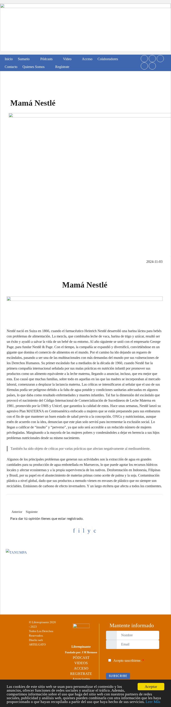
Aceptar (151, 686)
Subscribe (118, 676)
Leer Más (153, 702)
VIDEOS (81, 663)
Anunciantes (81, 679)
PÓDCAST (81, 658)
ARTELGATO (37, 644)
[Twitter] (144, 58)
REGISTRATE (81, 674)
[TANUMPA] (85, 578)
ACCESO (81, 668)
